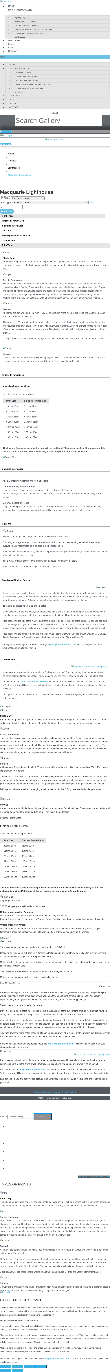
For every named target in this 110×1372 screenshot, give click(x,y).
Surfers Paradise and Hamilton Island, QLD (33, 29)
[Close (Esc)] (5, 1366)
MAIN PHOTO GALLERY (20, 10)
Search (11, 122)
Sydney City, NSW (22, 17)
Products (12, 161)
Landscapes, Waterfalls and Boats (29, 33)
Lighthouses (20, 37)
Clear (91, 202)
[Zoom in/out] (41, 1366)
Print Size (6, 198)
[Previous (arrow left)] (5, 1370)
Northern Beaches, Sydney (26, 25)
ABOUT (12, 47)
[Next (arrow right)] (17, 1370)
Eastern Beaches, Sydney (26, 21)
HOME (11, 6)
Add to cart (6, 211)
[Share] (17, 1366)
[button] (55, 57)
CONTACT (13, 51)
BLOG (11, 44)
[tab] (52, 216)
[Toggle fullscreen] (29, 1366)
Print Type (6, 202)
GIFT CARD (14, 40)
